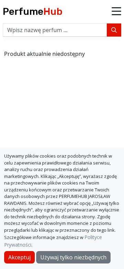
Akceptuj (19, 257)
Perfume (32, 11)
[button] (116, 12)
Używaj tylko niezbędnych (73, 257)
